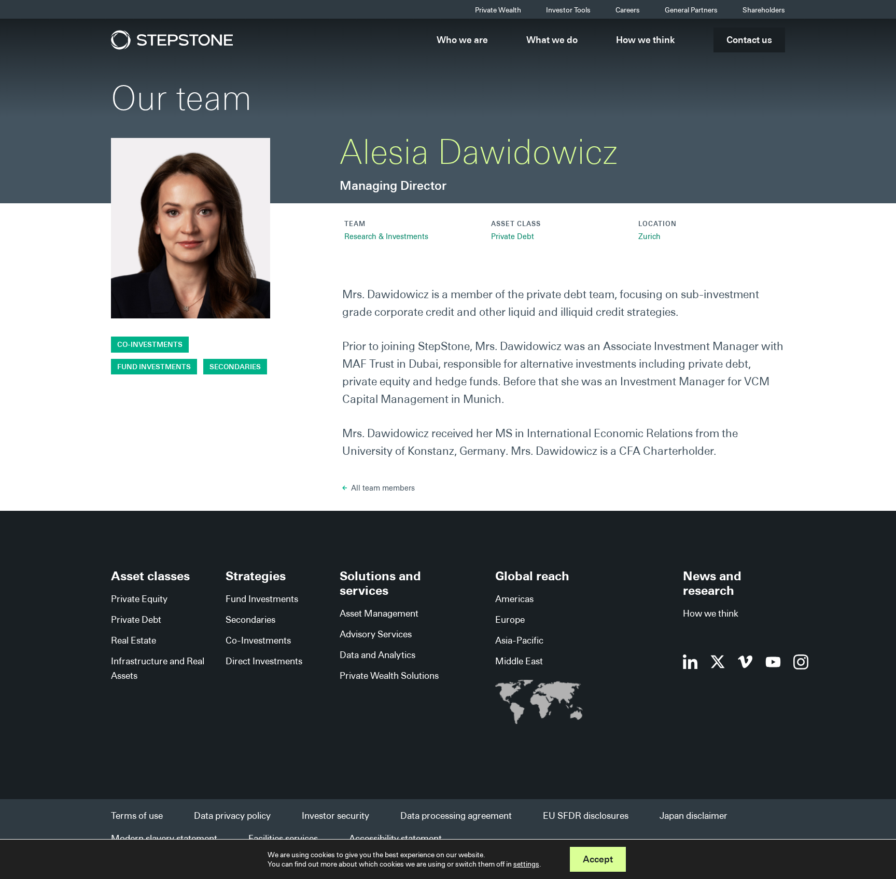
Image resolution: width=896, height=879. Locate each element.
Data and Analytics (377, 655)
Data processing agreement (456, 815)
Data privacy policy (232, 815)
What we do (552, 40)
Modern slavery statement (164, 838)
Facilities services (283, 838)
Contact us (749, 40)
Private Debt (512, 236)
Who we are (462, 40)
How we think (645, 40)
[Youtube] (773, 662)
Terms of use (137, 815)
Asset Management (379, 613)
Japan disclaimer (693, 815)
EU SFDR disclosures (585, 815)
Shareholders (764, 10)
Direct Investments (264, 661)
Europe (510, 619)
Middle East (519, 661)
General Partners (691, 10)
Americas (514, 599)
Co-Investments (150, 344)
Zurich (649, 236)
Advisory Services (376, 634)
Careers (627, 10)
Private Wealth (498, 10)
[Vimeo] (745, 661)
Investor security (335, 815)
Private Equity (139, 599)
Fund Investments (154, 366)
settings (526, 864)
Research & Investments (386, 236)
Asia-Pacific (519, 640)
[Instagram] (800, 662)
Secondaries (235, 366)
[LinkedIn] (690, 661)
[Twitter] (717, 661)
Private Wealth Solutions (389, 675)
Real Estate (133, 640)
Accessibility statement (395, 838)
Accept (598, 859)
